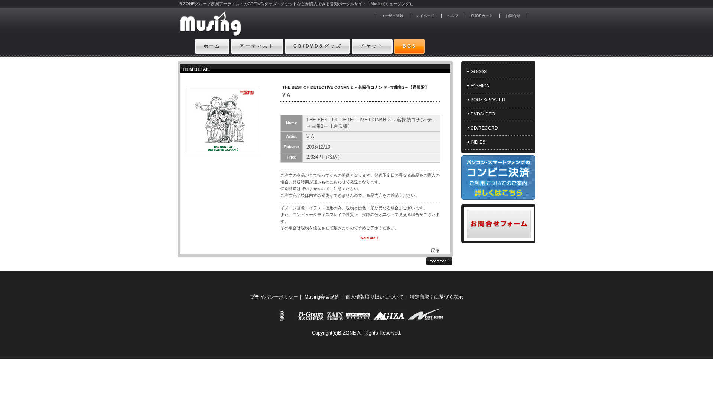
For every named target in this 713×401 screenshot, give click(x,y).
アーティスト (257, 46)
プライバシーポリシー (274, 297)
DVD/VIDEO (483, 114)
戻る (435, 250)
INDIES (478, 142)
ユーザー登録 (392, 16)
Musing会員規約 (322, 297)
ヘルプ (452, 16)
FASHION (480, 85)
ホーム (212, 46)
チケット (372, 46)
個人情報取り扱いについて (375, 297)
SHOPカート (482, 16)
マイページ (425, 16)
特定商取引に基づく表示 (436, 297)
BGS (410, 46)
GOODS (479, 71)
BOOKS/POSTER (488, 99)
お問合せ (512, 16)
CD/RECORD (484, 128)
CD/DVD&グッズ (317, 46)
